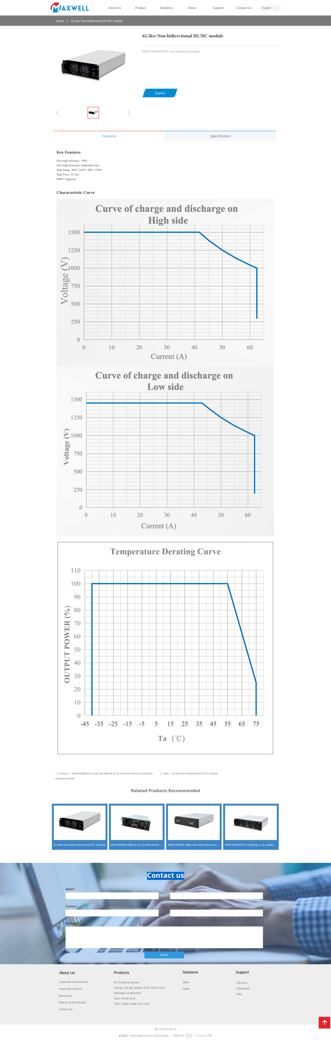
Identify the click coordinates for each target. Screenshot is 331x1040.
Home (60, 21)
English (266, 8)
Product (140, 8)
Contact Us (244, 8)
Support (218, 8)
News (192, 8)
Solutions (166, 8)
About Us (114, 8)
